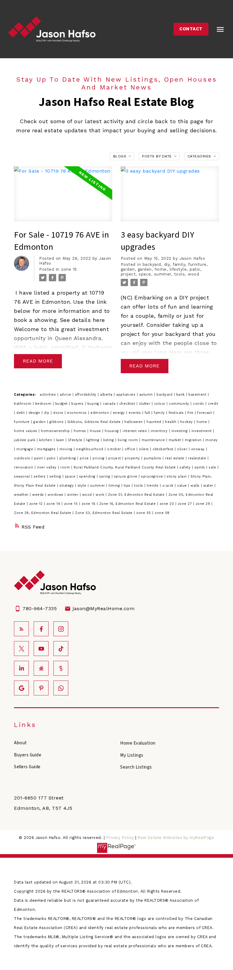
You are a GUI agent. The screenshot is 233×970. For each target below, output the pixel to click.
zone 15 (69, 269)
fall (148, 413)
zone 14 (54, 504)
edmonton (100, 413)
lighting (93, 440)
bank (181, 395)
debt (21, 413)
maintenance (154, 440)
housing (112, 431)
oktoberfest (164, 449)
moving (66, 449)
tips (128, 486)
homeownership (56, 431)
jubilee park (25, 440)
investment (202, 431)
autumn (146, 395)
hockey (187, 422)
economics (77, 413)
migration (194, 440)
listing (109, 440)
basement (198, 395)
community (180, 404)
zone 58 (162, 513)
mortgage (25, 449)
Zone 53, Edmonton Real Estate (104, 513)
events (135, 413)
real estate (175, 458)
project (128, 274)
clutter (145, 404)
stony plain (177, 476)
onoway (198, 449)
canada (110, 404)
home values (26, 431)
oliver (183, 449)
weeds (38, 495)
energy (120, 413)
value (182, 486)
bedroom (44, 404)
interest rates (135, 431)
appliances (126, 395)
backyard (152, 264)
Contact (191, 29)
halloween (134, 422)
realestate (198, 458)
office (131, 449)
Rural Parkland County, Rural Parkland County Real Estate (125, 467)
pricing (99, 458)
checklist (128, 404)
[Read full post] (63, 197)
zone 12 (36, 504)
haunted (155, 422)
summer (162, 274)
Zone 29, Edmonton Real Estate (43, 513)
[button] (191, 29)
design (35, 413)
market (176, 440)
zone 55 (144, 513)
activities (48, 395)
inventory (160, 431)
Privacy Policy (120, 837)
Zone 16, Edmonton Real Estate (128, 504)
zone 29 (203, 504)
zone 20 (167, 504)
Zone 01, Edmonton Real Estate (137, 495)
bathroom (23, 404)
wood (193, 274)
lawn (61, 440)
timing (115, 486)
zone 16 (89, 504)
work (101, 495)
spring (105, 476)
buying (94, 404)
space (145, 274)
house (96, 431)
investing (180, 431)
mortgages (47, 449)
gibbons (57, 422)
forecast (205, 413)
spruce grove (126, 476)
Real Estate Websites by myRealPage (176, 837)
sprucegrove (152, 476)
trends (153, 486)
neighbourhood (90, 449)
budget (62, 404)
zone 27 (185, 504)
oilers (144, 449)
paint (39, 458)
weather (22, 495)
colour (160, 404)
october (114, 449)
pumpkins (153, 458)
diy (167, 264)
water (208, 486)
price (85, 458)
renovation (24, 467)
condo (199, 404)
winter (73, 495)
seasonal (22, 476)
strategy (67, 486)
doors (59, 413)
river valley (47, 467)
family (179, 264)
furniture (197, 264)
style (83, 486)
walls (196, 486)
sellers (40, 476)
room (65, 467)
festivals (177, 413)
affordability (86, 395)
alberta (107, 395)
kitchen (46, 440)
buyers (78, 404)
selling (55, 476)
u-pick (168, 486)
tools (179, 274)
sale (213, 467)
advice (66, 395)
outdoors (23, 458)
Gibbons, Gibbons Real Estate (94, 422)
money (211, 440)
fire (191, 413)
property (133, 458)
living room (128, 440)
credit (213, 404)
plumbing (68, 458)
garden (128, 269)
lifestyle (178, 269)
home (161, 269)
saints (200, 467)
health (171, 422)
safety (186, 467)
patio (195, 269)
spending (88, 476)
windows (56, 495)
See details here (82, 320)
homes (80, 431)
